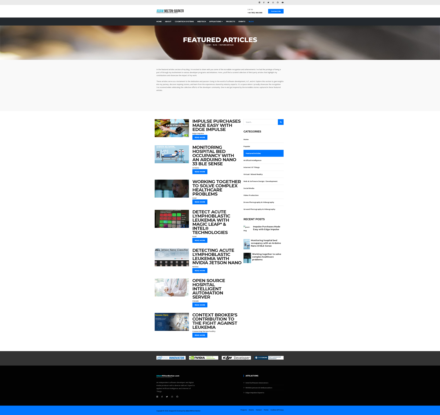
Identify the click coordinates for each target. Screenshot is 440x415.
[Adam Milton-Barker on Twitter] (268, 2)
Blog (251, 21)
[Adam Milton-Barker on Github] (278, 2)
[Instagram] (172, 397)
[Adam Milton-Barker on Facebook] (264, 2)
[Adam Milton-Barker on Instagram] (273, 2)
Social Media (248, 188)
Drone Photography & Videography (258, 202)
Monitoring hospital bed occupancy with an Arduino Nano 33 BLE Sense (214, 155)
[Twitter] (167, 397)
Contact (259, 410)
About (168, 21)
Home (159, 21)
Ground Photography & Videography (259, 209)
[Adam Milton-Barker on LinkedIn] (259, 2)
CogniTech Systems (184, 21)
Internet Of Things (251, 167)
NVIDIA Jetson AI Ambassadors (259, 387)
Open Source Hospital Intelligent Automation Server (208, 289)
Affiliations (215, 21)
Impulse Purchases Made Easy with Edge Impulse (216, 125)
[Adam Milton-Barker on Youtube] (282, 2)
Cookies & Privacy (277, 410)
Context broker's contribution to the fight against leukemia (214, 321)
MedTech (201, 21)
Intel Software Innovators (257, 383)
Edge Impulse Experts (255, 392)
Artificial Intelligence (252, 160)
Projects (230, 21)
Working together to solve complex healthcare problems (216, 188)
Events (242, 21)
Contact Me (276, 11)
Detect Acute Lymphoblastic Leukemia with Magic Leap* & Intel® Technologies (211, 222)
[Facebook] (157, 397)
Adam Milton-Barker (193, 411)
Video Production (250, 195)
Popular (246, 146)
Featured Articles (226, 45)
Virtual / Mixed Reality (253, 174)
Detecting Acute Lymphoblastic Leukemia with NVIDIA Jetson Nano (217, 256)
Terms (266, 410)
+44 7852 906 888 (255, 12)
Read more (200, 137)
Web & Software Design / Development (260, 181)
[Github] (177, 397)
